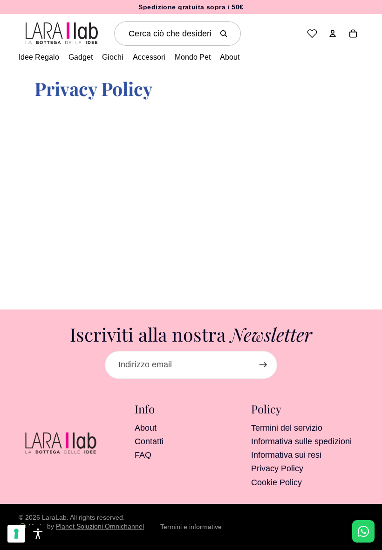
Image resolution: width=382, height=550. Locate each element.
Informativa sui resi (286, 455)
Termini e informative (191, 526)
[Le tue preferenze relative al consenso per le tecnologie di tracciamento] (16, 534)
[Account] (332, 33)
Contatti (149, 441)
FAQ (143, 455)
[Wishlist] (312, 33)
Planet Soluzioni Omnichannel (100, 526)
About (146, 427)
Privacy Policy (277, 468)
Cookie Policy (276, 482)
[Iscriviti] (263, 365)
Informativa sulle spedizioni (301, 441)
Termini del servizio (286, 427)
